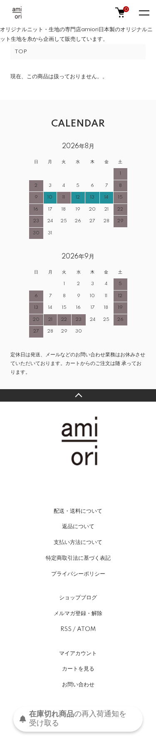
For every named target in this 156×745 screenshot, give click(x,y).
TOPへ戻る (78, 395)
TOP (21, 52)
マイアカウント (78, 653)
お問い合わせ (78, 685)
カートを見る (78, 669)
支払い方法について (78, 542)
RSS (66, 629)
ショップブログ (78, 598)
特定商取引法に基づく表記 (78, 558)
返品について (78, 526)
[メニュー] (143, 12)
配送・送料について (78, 511)
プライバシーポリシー (78, 574)
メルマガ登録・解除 (78, 613)
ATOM (86, 629)
